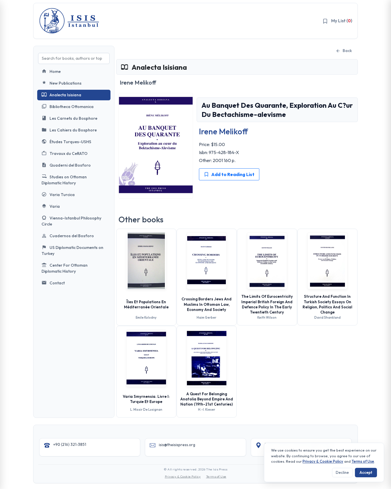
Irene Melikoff (223, 131)
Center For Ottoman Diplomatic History (65, 268)
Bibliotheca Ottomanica (72, 106)
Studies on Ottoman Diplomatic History (64, 179)
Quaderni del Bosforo (70, 165)
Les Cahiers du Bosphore (73, 130)
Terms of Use (216, 476)
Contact (57, 283)
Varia (55, 206)
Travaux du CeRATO (69, 153)
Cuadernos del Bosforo (72, 235)
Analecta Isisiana (65, 94)
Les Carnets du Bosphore (73, 118)
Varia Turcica (62, 194)
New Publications (66, 83)
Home (55, 71)
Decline (342, 472)
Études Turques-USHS (70, 141)
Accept (366, 472)
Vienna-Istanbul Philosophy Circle (71, 221)
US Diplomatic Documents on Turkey (72, 250)
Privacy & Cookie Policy (183, 476)
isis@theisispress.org (177, 444)
